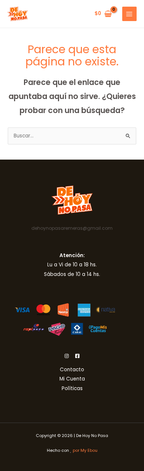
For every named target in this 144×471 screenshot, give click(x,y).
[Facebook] (77, 356)
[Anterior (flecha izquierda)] (13, 235)
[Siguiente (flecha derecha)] (131, 235)
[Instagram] (66, 356)
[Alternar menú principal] (129, 14)
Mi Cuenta (72, 378)
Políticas (72, 388)
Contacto (72, 369)
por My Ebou (85, 450)
